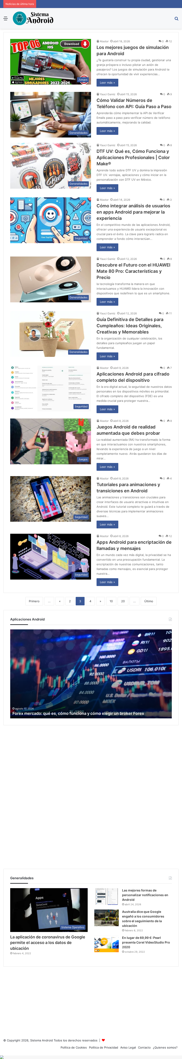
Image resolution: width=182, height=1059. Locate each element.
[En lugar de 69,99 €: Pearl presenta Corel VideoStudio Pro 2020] (106, 944)
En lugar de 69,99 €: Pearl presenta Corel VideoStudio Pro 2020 (146, 942)
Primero (34, 601)
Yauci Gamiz (107, 94)
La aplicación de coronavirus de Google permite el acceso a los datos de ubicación (47, 942)
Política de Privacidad (103, 1047)
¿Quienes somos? (165, 1047)
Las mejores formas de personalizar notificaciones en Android (145, 894)
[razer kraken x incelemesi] (91, 1057)
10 (111, 601)
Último (148, 601)
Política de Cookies (74, 1047)
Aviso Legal (128, 1047)
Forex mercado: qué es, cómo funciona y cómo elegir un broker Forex (78, 713)
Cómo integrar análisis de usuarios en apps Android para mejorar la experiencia (133, 212)
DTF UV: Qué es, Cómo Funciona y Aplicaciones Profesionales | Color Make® (133, 157)
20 (123, 601)
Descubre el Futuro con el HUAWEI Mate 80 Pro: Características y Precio (133, 271)
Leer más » (107, 82)
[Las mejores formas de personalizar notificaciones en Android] (106, 896)
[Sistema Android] (33, 18)
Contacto (144, 1047)
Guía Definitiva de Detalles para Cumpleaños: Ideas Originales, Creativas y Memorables (130, 326)
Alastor (104, 41)
